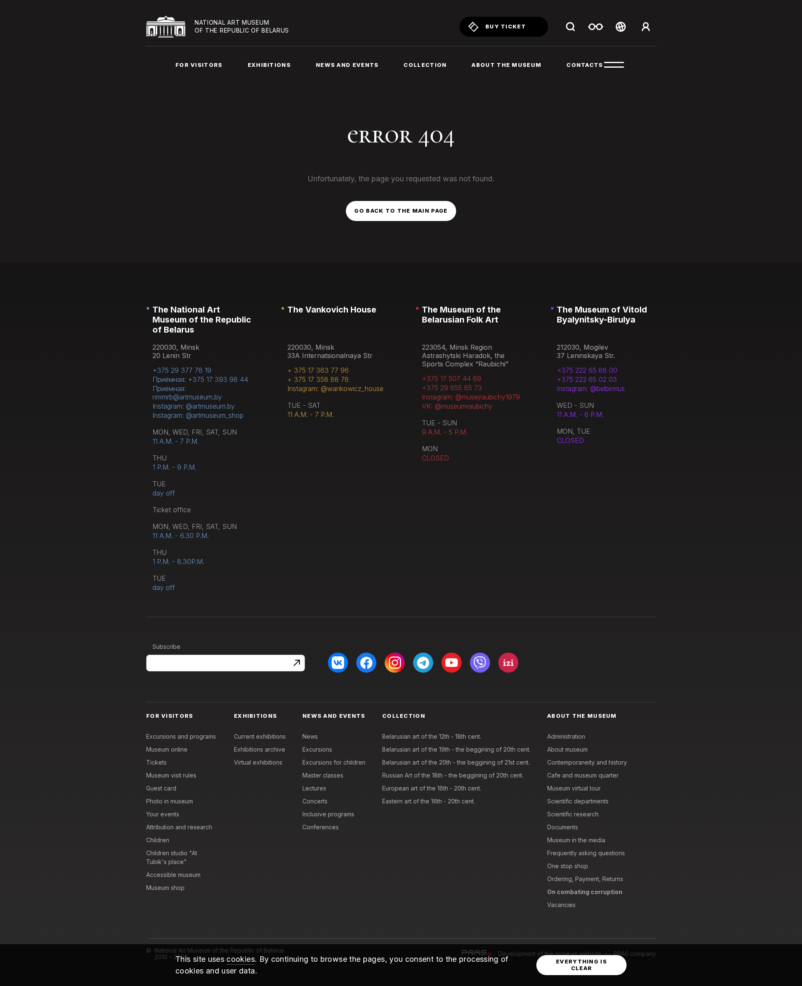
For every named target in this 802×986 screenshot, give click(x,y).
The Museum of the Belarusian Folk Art (461, 315)
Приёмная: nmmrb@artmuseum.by (187, 392)
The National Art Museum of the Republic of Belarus (201, 320)
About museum (567, 749)
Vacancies (561, 904)
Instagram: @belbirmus (591, 388)
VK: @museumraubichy (457, 406)
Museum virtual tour (574, 788)
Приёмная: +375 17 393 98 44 (200, 379)
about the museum (506, 64)
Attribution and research (179, 827)
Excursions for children (333, 762)
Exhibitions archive (259, 749)
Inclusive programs (328, 814)
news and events (347, 64)
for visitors (199, 64)
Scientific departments (578, 801)
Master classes (322, 775)
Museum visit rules (171, 775)
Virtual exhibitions (258, 762)
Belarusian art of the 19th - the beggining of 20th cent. (456, 749)
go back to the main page (400, 210)
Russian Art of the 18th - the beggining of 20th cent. (452, 775)
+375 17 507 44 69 (451, 378)
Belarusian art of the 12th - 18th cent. (431, 736)
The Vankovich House (331, 310)
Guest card (161, 788)
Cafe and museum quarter (583, 775)
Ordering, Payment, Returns (585, 878)
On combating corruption (584, 891)
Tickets (156, 762)
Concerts (314, 801)
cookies (240, 959)
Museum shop (165, 887)
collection (425, 64)
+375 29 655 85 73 (452, 388)
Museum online (167, 749)
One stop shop (567, 865)
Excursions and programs (181, 736)
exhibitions (269, 64)
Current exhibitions (260, 736)
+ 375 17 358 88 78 (318, 379)
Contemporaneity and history (587, 762)
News (310, 736)
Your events (162, 814)
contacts (584, 64)
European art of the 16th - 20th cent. (431, 788)
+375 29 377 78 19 (181, 370)
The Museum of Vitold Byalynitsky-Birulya (602, 315)
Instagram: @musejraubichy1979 (471, 397)
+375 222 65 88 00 (587, 370)
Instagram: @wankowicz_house (335, 388)
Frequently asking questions (586, 852)
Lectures (314, 788)
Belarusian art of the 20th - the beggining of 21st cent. (456, 762)
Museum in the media (576, 840)
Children (157, 840)
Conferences (320, 827)
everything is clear (581, 964)
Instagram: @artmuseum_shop (198, 415)
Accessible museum (173, 874)
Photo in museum (169, 801)
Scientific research (573, 814)
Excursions (317, 749)
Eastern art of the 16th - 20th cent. (428, 801)
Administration (566, 736)
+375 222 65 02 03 (587, 379)
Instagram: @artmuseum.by (193, 406)
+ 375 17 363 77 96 (318, 370)
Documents (562, 827)
